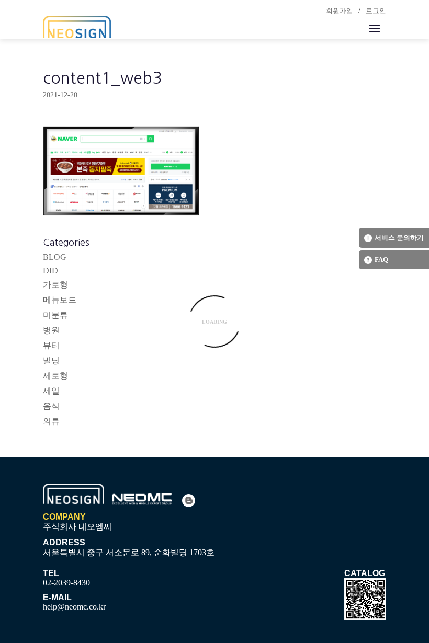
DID (50, 270)
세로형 (55, 375)
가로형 (55, 284)
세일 (51, 390)
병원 (51, 330)
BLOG (54, 256)
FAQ (381, 259)
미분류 (55, 315)
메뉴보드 (59, 299)
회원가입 (339, 11)
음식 (51, 405)
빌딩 (51, 360)
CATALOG (364, 573)
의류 (51, 421)
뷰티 (51, 345)
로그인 (376, 11)
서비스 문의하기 (399, 238)
